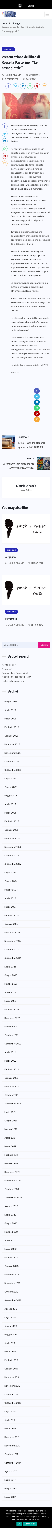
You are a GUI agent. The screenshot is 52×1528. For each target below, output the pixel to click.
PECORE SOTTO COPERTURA (16, 677)
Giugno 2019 (10, 1326)
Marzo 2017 (10, 1497)
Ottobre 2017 (11, 1454)
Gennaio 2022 (11, 1078)
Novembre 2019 (12, 1283)
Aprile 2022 (10, 1052)
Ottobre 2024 (11, 855)
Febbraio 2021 (11, 1155)
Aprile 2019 (9, 1343)
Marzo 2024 (10, 906)
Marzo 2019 (10, 1351)
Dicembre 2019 (11, 1274)
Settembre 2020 (13, 1197)
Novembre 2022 (12, 1026)
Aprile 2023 (10, 992)
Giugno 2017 (10, 1488)
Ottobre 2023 (11, 949)
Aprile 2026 (10, 710)
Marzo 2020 (10, 1249)
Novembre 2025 (12, 753)
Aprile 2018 (9, 1420)
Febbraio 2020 (11, 1257)
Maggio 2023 (10, 983)
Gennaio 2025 (11, 830)
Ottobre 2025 (11, 761)
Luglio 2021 (9, 1112)
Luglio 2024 (10, 872)
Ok (19, 1524)
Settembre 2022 (12, 1043)
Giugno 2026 (10, 701)
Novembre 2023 (12, 941)
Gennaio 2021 (11, 1163)
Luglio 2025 (10, 778)
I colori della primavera (13, 681)
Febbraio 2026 (11, 727)
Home (4, 23)
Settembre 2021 (12, 1103)
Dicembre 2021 (11, 1086)
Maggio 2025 (10, 795)
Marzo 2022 (10, 1060)
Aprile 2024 (10, 898)
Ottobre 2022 (11, 1035)
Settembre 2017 (12, 1462)
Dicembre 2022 (12, 1018)
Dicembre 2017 (11, 1437)
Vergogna (10, 557)
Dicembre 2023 (12, 932)
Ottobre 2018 (11, 1394)
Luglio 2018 (10, 1411)
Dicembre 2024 (12, 838)
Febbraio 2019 (11, 1360)
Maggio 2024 (11, 889)
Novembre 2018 (12, 1385)
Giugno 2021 (10, 1120)
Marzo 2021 (10, 1146)
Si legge (16, 23)
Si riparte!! (7, 669)
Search (44, 644)
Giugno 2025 (10, 787)
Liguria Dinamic (16, 563)
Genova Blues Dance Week (15, 673)
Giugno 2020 (10, 1223)
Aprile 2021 (9, 1137)
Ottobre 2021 (11, 1095)
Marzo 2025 (10, 812)
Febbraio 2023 (11, 1009)
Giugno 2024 (10, 881)
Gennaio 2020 (11, 1266)
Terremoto (11, 618)
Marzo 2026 (10, 718)
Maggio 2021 (10, 1129)
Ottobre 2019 (11, 1291)
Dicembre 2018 (11, 1377)
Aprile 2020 (10, 1240)
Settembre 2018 (12, 1403)
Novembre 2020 (12, 1180)
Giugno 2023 (10, 975)
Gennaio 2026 (11, 735)
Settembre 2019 (12, 1300)
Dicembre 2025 (12, 744)
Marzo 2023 (10, 1001)
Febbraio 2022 (11, 1069)
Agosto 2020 (11, 1206)
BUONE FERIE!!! (9, 665)
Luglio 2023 (10, 966)
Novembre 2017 (12, 1445)
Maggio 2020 (11, 1231)
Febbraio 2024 (11, 915)
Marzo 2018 (10, 1428)
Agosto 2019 (10, 1308)
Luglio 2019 (10, 1317)
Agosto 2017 (10, 1471)
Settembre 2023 (12, 958)
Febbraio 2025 (11, 821)
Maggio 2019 (10, 1334)
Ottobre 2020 (11, 1189)
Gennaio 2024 (11, 924)
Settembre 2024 (13, 864)
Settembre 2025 (12, 770)
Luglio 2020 (10, 1214)
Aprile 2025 (10, 804)
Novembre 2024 (12, 847)
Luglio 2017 (10, 1480)
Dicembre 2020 (12, 1172)
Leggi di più (30, 1524)
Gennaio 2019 (11, 1368)
